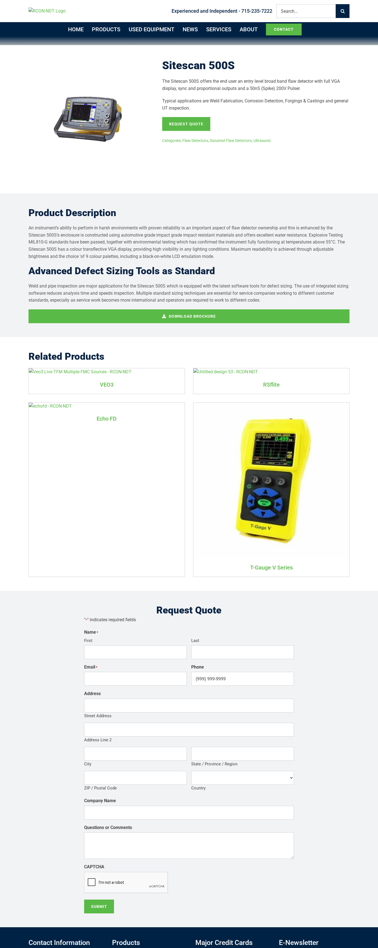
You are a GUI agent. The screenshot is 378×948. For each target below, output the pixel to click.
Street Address (98, 715)
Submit (99, 906)
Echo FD (106, 418)
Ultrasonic (262, 140)
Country (198, 788)
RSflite (271, 384)
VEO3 (106, 384)
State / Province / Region (214, 763)
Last (195, 640)
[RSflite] (225, 371)
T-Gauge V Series (271, 567)
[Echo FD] (50, 406)
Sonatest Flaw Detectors (231, 140)
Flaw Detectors (195, 140)
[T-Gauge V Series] (271, 406)
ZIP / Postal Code (100, 788)
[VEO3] (80, 371)
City (87, 763)
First (88, 640)
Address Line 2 (98, 739)
